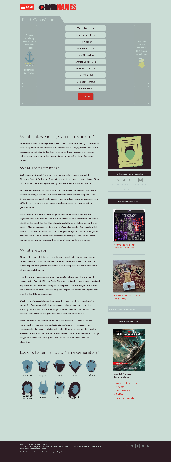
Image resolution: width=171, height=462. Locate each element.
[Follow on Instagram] (118, 180)
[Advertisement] (119, 7)
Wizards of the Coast (127, 383)
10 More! (85, 96)
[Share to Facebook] (129, 180)
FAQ (42, 452)
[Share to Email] (140, 180)
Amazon (120, 386)
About (22, 452)
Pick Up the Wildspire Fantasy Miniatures (124, 246)
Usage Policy (60, 452)
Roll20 (119, 394)
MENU (29, 7)
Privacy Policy (50, 452)
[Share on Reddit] (135, 180)
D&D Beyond (123, 390)
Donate (36, 452)
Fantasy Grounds (125, 397)
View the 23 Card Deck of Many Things (126, 297)
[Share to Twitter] (124, 180)
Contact (28, 452)
